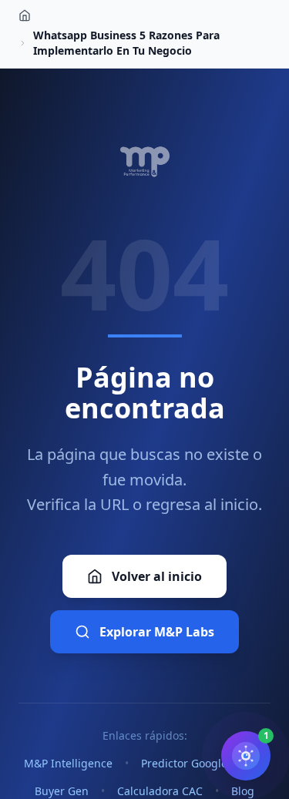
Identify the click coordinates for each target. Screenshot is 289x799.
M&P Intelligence (68, 763)
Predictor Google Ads (195, 763)
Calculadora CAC (160, 791)
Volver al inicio (157, 576)
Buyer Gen (62, 791)
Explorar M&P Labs (156, 631)
